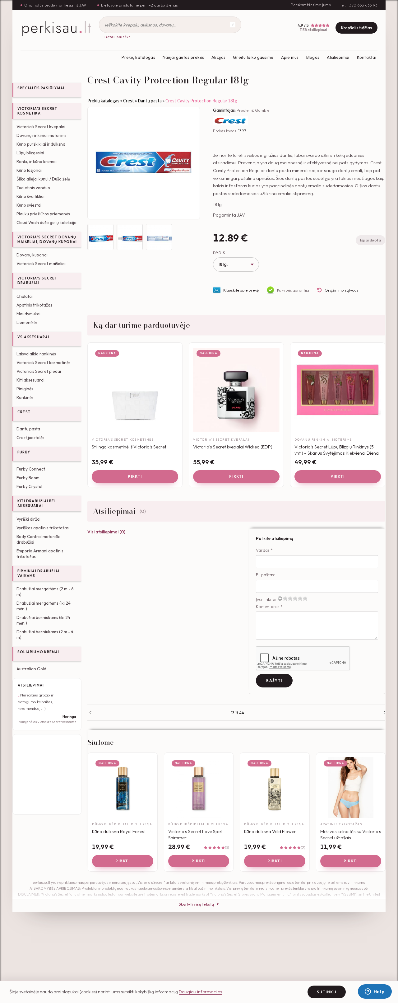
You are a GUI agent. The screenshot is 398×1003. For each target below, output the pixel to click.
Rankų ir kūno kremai (36, 161)
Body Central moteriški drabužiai (38, 539)
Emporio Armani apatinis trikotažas (39, 553)
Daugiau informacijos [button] (200, 992)
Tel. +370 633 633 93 (358, 5)
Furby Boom (27, 477)
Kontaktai (366, 57)
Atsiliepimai (338, 57)
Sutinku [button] (326, 992)
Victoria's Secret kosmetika (37, 110)
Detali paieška (117, 37)
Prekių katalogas (138, 57)
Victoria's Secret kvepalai (40, 126)
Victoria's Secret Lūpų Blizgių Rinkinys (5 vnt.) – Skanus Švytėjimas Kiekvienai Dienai (337, 450)
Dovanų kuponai (32, 255)
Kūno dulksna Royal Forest (119, 831)
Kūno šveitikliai (30, 196)
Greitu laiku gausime (253, 57)
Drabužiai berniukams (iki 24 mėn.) (43, 620)
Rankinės (25, 397)
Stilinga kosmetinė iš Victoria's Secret (129, 447)
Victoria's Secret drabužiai (37, 280)
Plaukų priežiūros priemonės (43, 214)
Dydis (219, 253)
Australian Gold (31, 669)
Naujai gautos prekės (183, 57)
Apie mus (290, 57)
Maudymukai (28, 313)
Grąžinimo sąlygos (342, 290)
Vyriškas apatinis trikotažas (42, 528)
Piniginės (24, 388)
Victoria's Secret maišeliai (41, 263)
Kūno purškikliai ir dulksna (40, 144)
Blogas (313, 57)
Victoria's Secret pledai (38, 371)
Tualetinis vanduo (33, 187)
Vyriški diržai (28, 519)
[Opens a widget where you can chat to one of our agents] (375, 992)
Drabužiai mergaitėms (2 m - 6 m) (45, 591)
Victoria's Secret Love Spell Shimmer (195, 834)
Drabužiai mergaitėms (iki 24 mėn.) (43, 606)
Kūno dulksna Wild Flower (270, 831)
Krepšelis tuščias (356, 27)
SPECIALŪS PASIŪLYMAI (40, 88)
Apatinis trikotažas (34, 305)
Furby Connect (30, 469)
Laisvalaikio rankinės (36, 354)
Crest (23, 412)
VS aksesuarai (33, 337)
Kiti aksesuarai (30, 380)
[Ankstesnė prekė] (90, 712)
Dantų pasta (28, 429)
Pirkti (135, 476)
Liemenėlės (27, 322)
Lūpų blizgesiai (30, 153)
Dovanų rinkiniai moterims (41, 135)
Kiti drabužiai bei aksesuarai (36, 503)
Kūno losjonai (29, 170)
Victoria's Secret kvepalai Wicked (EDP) (232, 447)
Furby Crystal (29, 486)
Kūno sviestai (28, 205)
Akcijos (218, 57)
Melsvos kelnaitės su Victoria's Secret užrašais (350, 834)
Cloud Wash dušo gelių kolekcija (46, 222)
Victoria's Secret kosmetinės (43, 362)
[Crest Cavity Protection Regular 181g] (144, 163)
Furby (23, 452)
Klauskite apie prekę (241, 290)
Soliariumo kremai (38, 652)
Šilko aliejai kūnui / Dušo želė (43, 179)
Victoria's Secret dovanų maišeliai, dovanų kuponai (47, 239)
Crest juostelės (30, 437)
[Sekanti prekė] (385, 712)
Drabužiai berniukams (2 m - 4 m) (44, 634)
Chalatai (24, 296)
